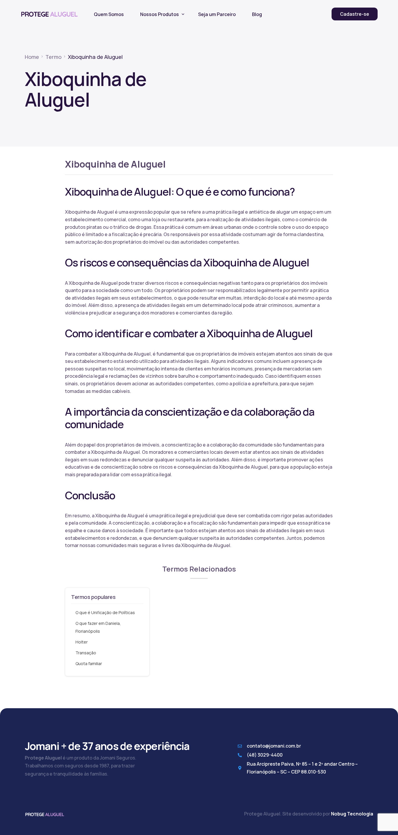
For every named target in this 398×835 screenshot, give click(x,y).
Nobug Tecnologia (352, 814)
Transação (85, 652)
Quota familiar (88, 663)
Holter (81, 642)
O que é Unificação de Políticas (105, 612)
